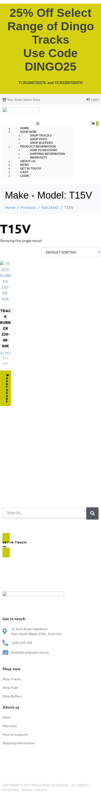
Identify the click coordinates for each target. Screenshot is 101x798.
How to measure (14, 734)
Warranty (9, 726)
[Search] (92, 513)
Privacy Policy (34, 790)
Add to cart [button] (7, 390)
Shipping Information (18, 743)
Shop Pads (10, 687)
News (6, 717)
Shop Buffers (12, 696)
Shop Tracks (11, 679)
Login (24, 176)
